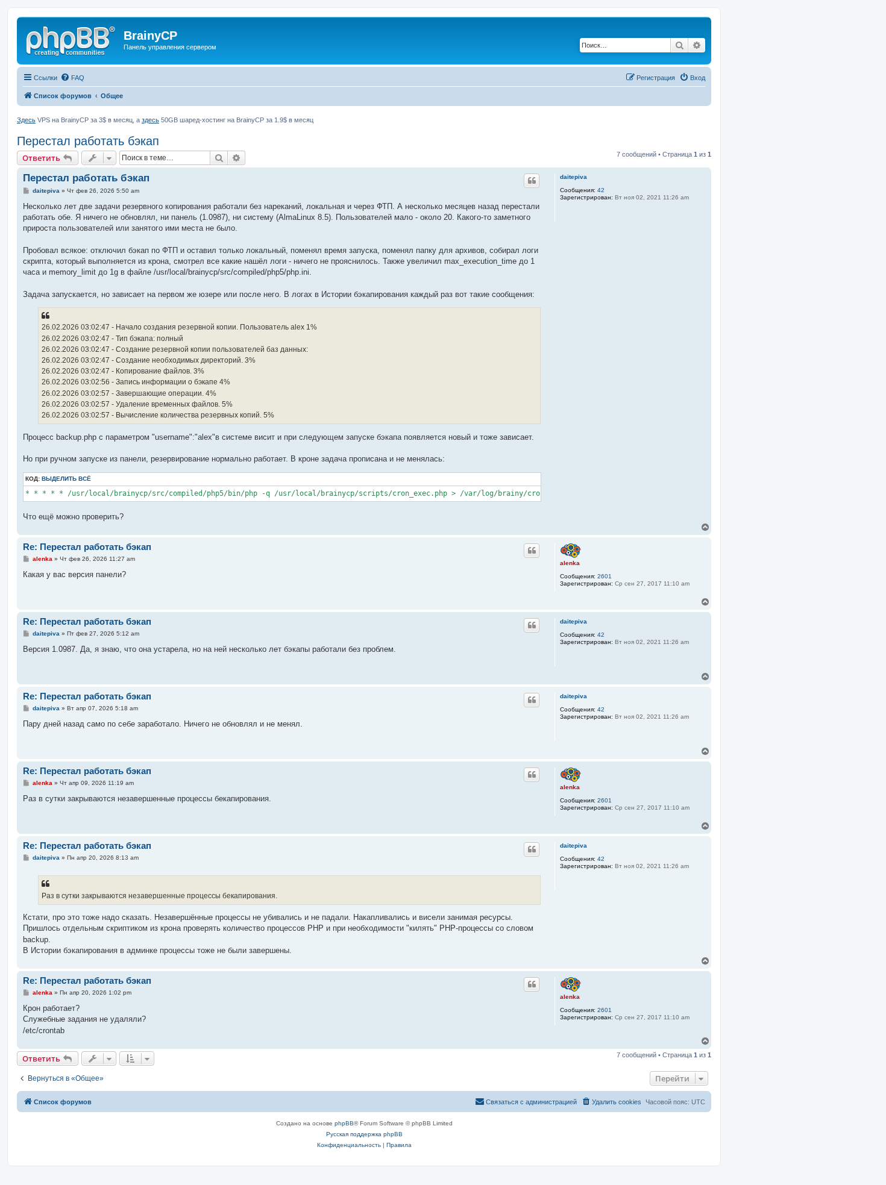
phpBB (344, 1123)
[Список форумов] (72, 39)
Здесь (26, 120)
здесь (150, 120)
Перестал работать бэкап (88, 141)
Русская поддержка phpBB (364, 1134)
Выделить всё (66, 478)
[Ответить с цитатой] (531, 181)
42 (601, 190)
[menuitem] (72, 77)
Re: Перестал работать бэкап (87, 547)
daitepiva (573, 177)
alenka (570, 563)
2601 (604, 576)
